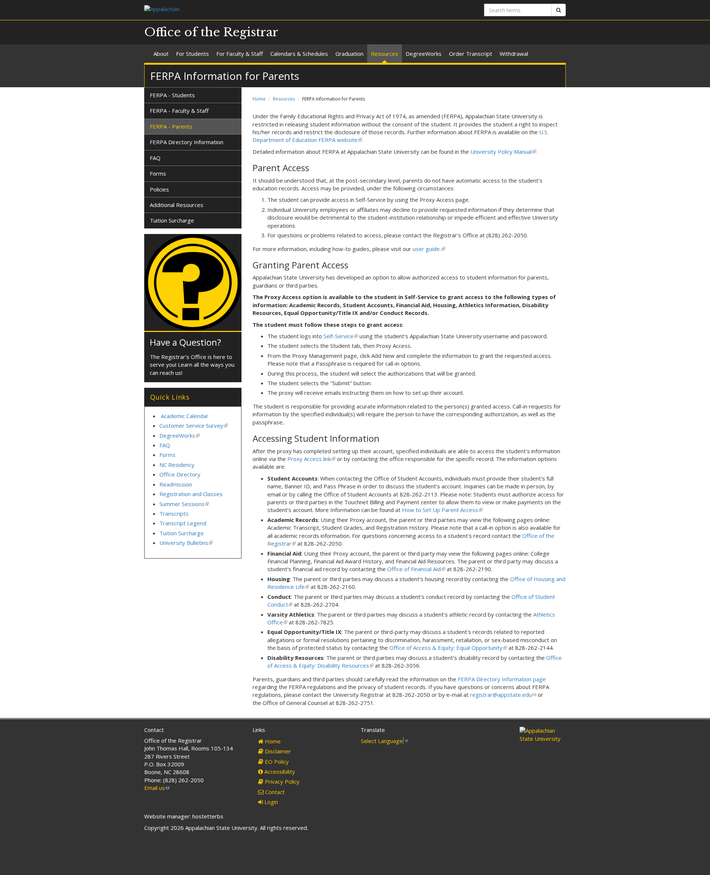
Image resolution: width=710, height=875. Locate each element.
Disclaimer (277, 751)
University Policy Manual (502, 151)
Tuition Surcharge (172, 220)
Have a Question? (185, 342)
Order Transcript (470, 53)
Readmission (175, 484)
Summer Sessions (184, 504)
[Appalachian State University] (246, 9)
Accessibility (279, 771)
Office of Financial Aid (416, 569)
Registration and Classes (191, 494)
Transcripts (174, 513)
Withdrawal (514, 53)
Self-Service (341, 336)
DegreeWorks (424, 53)
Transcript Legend (182, 523)
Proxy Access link (310, 458)
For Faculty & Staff (239, 53)
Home (259, 99)
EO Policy (276, 761)
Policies (159, 189)
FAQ (155, 158)
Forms (158, 173)
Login (270, 802)
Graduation (349, 53)
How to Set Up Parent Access (442, 509)
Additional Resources (176, 204)
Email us (156, 787)
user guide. (428, 248)
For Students (192, 53)
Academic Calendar (185, 416)
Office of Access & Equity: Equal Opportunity (448, 647)
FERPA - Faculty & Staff (179, 110)
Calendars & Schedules (299, 53)
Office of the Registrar (211, 32)
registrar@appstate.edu (503, 694)
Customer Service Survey (193, 425)
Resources (384, 53)
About (161, 53)
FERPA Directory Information (186, 142)
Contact (274, 792)
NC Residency (177, 464)
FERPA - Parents (171, 126)
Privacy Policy (281, 781)
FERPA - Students (172, 95)
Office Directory (179, 474)
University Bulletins (186, 542)
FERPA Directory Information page (502, 679)
